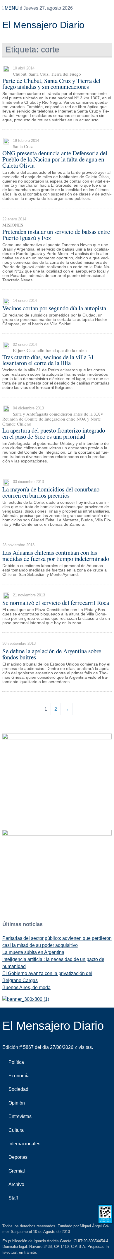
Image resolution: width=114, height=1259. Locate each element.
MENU (11, 8)
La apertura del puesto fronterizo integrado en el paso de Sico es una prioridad (53, 433)
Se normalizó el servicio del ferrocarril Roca (55, 602)
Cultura (16, 1130)
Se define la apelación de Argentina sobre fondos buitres (51, 654)
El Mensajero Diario (43, 25)
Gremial (16, 1170)
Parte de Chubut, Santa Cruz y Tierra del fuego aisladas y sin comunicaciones (51, 83)
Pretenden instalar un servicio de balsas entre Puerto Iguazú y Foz (56, 234)
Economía (19, 1075)
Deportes (17, 1157)
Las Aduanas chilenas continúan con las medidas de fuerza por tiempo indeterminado (55, 555)
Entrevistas (20, 1116)
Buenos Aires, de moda (26, 987)
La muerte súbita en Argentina (33, 952)
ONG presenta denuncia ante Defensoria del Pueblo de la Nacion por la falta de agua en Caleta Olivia (54, 159)
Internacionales (24, 1143)
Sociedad (18, 1089)
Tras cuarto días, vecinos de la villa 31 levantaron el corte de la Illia (48, 360)
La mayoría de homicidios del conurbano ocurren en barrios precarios (50, 492)
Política (16, 1062)
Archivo (16, 1184)
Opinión (16, 1102)
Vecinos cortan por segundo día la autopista (54, 308)
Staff (13, 1197)
